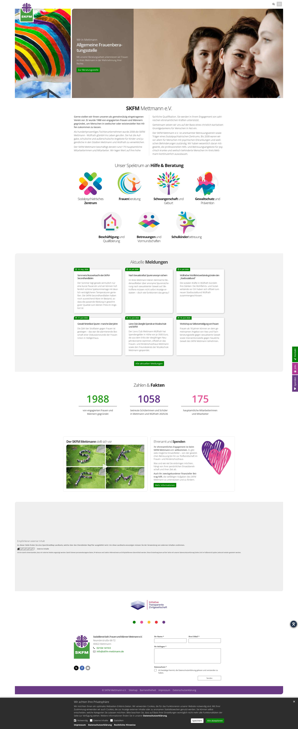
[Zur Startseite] (26, 12)
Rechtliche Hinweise (125, 724)
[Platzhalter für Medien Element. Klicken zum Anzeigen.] (105, 467)
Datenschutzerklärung (155, 715)
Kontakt (295, 352)
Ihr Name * (159, 636)
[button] (76, 668)
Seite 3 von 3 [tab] (153, 95)
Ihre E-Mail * (194, 636)
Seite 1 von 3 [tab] (145, 95)
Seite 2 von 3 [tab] (149, 95)
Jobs (295, 367)
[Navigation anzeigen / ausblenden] (279, 5)
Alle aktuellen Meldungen (149, 363)
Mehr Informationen (165, 485)
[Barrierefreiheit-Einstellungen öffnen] (293, 624)
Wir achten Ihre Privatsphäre (91, 702)
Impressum (80, 724)
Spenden (295, 381)
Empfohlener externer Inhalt (31, 541)
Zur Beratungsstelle (31, 69)
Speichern (197, 720)
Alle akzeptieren (215, 720)
